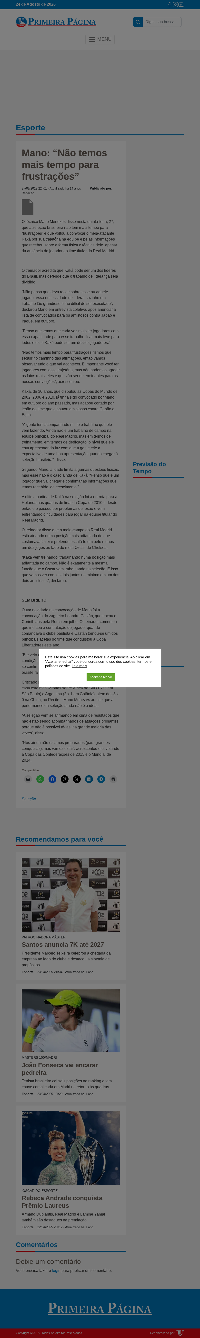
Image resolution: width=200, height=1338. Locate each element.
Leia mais (79, 666)
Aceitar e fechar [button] (101, 677)
